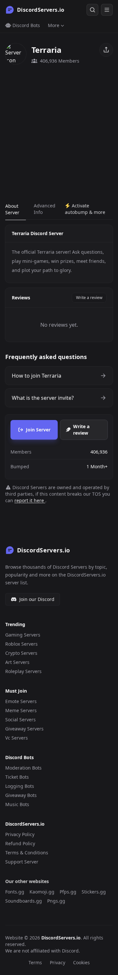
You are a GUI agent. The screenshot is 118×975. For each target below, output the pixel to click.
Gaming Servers (22, 635)
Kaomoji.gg (42, 892)
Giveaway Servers (24, 729)
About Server (12, 209)
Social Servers (20, 719)
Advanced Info (44, 208)
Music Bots (17, 804)
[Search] (92, 10)
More (53, 25)
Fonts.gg (14, 892)
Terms (35, 962)
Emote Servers (21, 701)
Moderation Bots (23, 768)
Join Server (38, 430)
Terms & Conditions (26, 852)
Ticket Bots (17, 777)
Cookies (81, 962)
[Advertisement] (59, 133)
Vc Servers (16, 738)
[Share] (106, 49)
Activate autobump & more (85, 208)
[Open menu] (107, 10)
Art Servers (17, 662)
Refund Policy (20, 843)
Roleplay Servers (23, 671)
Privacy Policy (19, 834)
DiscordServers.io (61, 938)
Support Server (21, 862)
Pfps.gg (68, 892)
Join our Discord (36, 599)
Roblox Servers (21, 644)
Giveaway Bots (21, 795)
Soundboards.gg (23, 901)
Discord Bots (25, 25)
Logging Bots (19, 786)
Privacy (57, 962)
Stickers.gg (94, 892)
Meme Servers (21, 710)
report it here (29, 500)
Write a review (89, 297)
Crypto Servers (21, 653)
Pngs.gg (56, 901)
